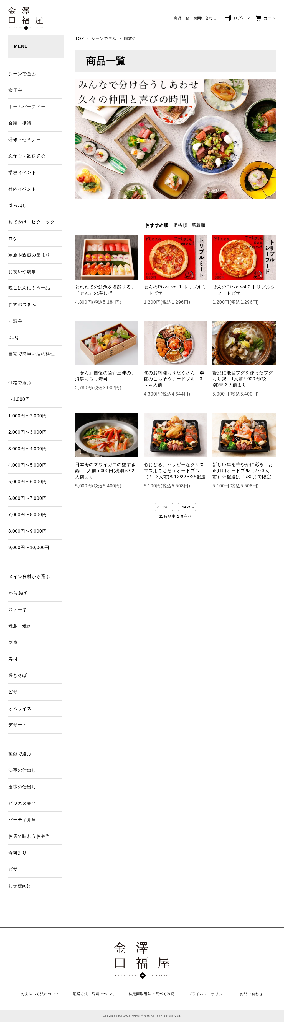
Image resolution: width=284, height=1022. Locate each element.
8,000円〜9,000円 (27, 531)
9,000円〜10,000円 (28, 547)
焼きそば (17, 675)
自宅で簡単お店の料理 (31, 354)
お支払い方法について (40, 994)
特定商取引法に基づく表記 (152, 994)
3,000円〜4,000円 (27, 448)
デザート (17, 724)
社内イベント (22, 189)
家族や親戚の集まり (29, 255)
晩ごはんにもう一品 (29, 287)
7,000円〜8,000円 (27, 514)
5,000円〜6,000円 (27, 481)
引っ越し (17, 205)
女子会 (15, 90)
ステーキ (17, 609)
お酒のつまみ (22, 304)
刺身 (13, 642)
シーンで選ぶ (104, 38)
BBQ (13, 337)
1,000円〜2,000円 (27, 416)
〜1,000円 (19, 399)
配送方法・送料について (94, 994)
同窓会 (130, 38)
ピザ (13, 692)
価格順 (180, 225)
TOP (79, 38)
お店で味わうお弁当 (29, 836)
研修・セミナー (24, 139)
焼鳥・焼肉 (20, 626)
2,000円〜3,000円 (27, 432)
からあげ (17, 593)
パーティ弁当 (22, 819)
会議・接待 (20, 123)
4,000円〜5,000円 (27, 465)
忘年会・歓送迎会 (26, 156)
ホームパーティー (26, 106)
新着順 (199, 225)
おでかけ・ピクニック (31, 222)
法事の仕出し (22, 770)
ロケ (13, 238)
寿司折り (17, 852)
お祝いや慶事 (22, 271)
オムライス (20, 708)
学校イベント (22, 172)
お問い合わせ (205, 18)
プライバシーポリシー (207, 994)
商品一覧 (181, 18)
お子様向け (20, 885)
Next (185, 507)
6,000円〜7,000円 (27, 498)
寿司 (13, 659)
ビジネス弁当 (22, 803)
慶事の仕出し (22, 786)
